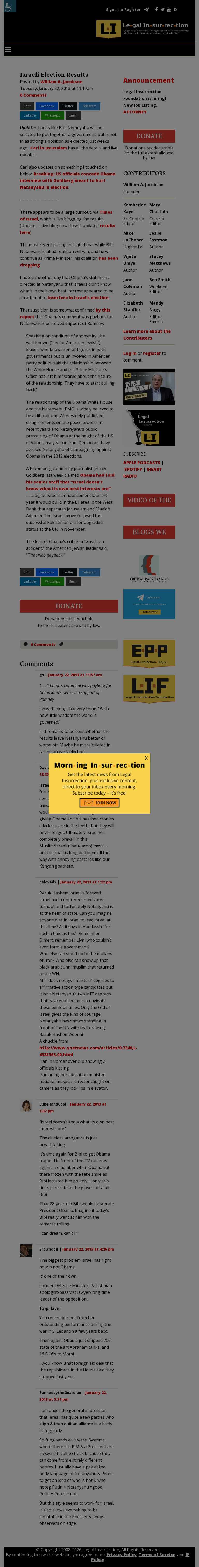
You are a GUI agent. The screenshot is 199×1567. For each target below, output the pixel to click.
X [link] (146, 758)
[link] (99, 758)
